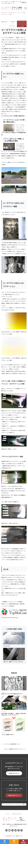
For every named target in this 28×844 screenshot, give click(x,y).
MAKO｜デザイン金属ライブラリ (16, 836)
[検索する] (23, 804)
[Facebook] (18, 830)
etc (23, 26)
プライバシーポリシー (17, 814)
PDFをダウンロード (14, 773)
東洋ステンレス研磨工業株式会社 (14, 824)
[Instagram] (6, 830)
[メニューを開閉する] (25, 8)
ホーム (7, 814)
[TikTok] (15, 830)
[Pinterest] (21, 830)
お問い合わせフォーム (14, 795)
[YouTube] (9, 830)
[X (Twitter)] (12, 830)
